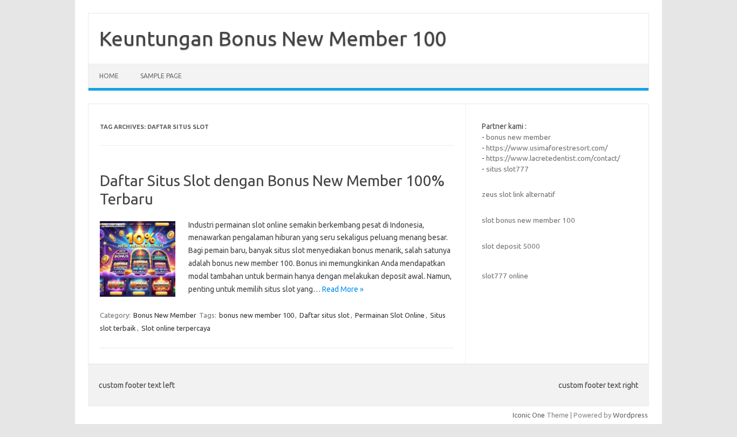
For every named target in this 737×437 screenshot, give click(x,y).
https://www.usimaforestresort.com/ (547, 148)
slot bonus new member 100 (528, 220)
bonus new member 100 (256, 315)
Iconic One (529, 415)
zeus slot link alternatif (518, 194)
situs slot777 (507, 169)
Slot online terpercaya (175, 328)
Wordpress (630, 415)
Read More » (343, 289)
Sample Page (161, 75)
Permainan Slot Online (390, 315)
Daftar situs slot (324, 315)
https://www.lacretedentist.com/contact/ (553, 158)
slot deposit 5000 (511, 246)
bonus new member (518, 137)
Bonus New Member (164, 315)
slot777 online (505, 275)
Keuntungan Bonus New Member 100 (272, 38)
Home (109, 75)
